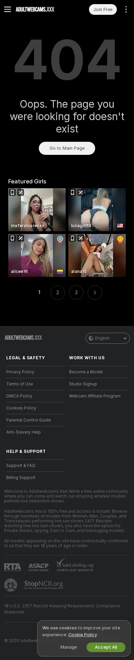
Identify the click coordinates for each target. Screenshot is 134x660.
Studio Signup (83, 384)
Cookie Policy (82, 634)
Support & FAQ (20, 465)
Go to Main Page (67, 148)
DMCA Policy (19, 396)
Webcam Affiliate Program (95, 396)
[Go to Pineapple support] (11, 585)
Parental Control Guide (28, 420)
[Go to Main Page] (41, 9)
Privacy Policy (20, 372)
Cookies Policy (21, 408)
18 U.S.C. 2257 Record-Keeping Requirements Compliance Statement (62, 609)
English (102, 338)
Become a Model (86, 372)
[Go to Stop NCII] (44, 585)
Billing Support (20, 477)
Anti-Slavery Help (23, 432)
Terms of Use (19, 384)
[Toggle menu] (7, 9)
